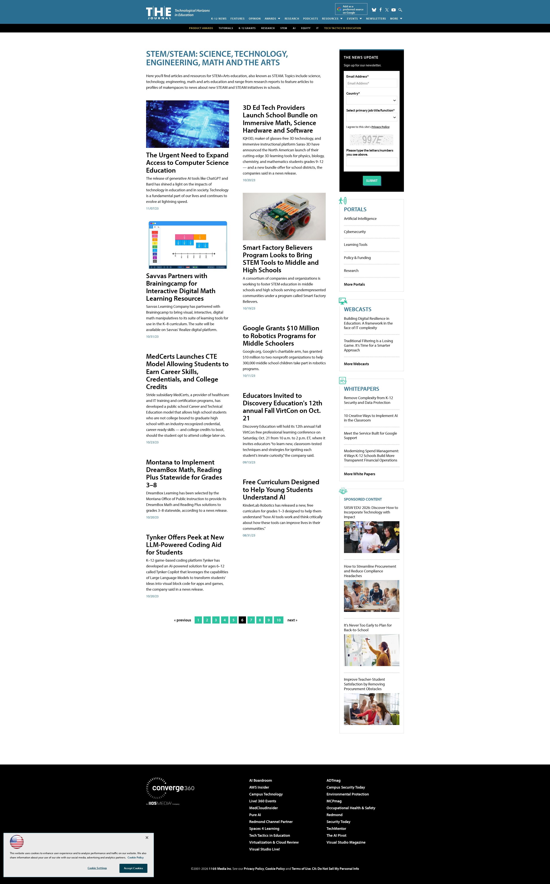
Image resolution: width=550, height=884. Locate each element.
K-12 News (219, 18)
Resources (330, 18)
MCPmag (334, 800)
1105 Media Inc (220, 868)
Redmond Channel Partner (271, 821)
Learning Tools (355, 244)
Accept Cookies (133, 868)
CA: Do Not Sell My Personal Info (335, 868)
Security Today (338, 821)
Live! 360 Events (262, 800)
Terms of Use (301, 868)
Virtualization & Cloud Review (274, 842)
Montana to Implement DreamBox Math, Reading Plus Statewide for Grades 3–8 (184, 473)
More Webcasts (356, 363)
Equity (306, 28)
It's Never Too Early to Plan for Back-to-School (368, 627)
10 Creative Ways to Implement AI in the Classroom (371, 418)
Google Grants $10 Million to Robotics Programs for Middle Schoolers (281, 335)
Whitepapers (361, 388)
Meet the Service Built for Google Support (370, 435)
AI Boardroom (260, 780)
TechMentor (336, 828)
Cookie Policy (275, 868)
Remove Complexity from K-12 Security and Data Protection (368, 400)
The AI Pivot (336, 835)
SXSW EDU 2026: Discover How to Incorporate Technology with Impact (371, 512)
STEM (283, 28)
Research (292, 18)
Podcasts (310, 18)
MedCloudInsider (263, 807)
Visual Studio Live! (264, 849)
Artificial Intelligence (360, 218)
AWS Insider (259, 787)
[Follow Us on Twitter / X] (387, 10)
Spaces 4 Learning (264, 828)
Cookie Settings (97, 868)
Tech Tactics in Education (269, 835)
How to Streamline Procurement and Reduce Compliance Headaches (370, 571)
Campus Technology (266, 794)
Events (352, 18)
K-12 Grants (247, 28)
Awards (270, 18)
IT (317, 28)
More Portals (354, 284)
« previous (182, 619)
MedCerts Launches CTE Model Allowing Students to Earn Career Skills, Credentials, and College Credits (187, 371)
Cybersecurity (355, 231)
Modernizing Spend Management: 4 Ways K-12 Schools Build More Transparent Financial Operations (371, 455)
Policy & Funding (357, 257)
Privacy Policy (380, 127)
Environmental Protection (348, 794)
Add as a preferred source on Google (353, 9)
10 (279, 619)
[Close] (147, 837)
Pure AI (255, 814)
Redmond (334, 814)
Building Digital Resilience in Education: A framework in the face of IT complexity (368, 323)
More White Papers (359, 473)
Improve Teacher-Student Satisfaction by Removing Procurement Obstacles (364, 684)
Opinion (255, 18)
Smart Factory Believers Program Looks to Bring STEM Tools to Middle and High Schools (281, 258)
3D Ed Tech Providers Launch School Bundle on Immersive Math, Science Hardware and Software (280, 118)
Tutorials (226, 28)
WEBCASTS (357, 309)
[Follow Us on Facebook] (381, 10)
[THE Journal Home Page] (178, 12)
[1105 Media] (172, 827)
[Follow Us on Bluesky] (374, 10)
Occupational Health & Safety (351, 807)
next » (292, 619)
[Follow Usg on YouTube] (393, 10)
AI (294, 28)
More (394, 18)
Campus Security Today (346, 787)
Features (238, 18)
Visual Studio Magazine (346, 842)
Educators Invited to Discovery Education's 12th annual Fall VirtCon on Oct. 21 (282, 406)
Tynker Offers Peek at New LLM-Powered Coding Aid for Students (185, 544)
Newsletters (376, 18)
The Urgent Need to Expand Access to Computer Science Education (187, 162)
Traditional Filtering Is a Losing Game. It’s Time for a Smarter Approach (368, 345)
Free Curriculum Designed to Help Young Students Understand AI (281, 489)
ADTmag (334, 780)
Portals (355, 209)
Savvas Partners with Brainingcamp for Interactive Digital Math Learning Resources (180, 287)
